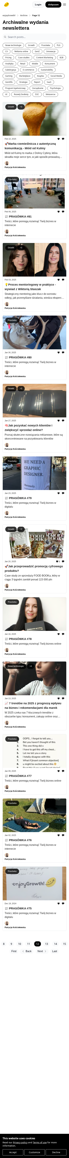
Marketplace (24, 76)
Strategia (23, 82)
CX (6, 51)
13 (46, 944)
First (13, 951)
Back (28, 951)
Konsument (50, 63)
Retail (22, 63)
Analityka (9, 63)
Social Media (56, 76)
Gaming (8, 76)
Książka (40, 76)
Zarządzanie (37, 88)
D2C (37, 94)
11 (28, 944)
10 (19, 944)
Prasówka (45, 45)
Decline (56, 1152)
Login (38, 4)
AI (6, 94)
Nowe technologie (13, 45)
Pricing (8, 57)
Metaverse (50, 94)
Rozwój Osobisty (21, 94)
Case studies (24, 57)
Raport (37, 82)
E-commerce (28, 69)
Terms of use (40, 1142)
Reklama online (21, 51)
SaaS (49, 82)
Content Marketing (44, 57)
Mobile (35, 63)
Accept (13, 1152)
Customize (34, 1152)
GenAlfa (9, 82)
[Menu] (64, 4)
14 (55, 944)
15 (64, 944)
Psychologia (55, 88)
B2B (61, 57)
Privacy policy (20, 1142)
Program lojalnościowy (15, 88)
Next (40, 951)
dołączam (53, 4)
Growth (31, 45)
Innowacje (51, 51)
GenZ (37, 51)
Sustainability (47, 69)
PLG (58, 45)
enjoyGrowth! (9, 15)
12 (37, 944)
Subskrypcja (10, 69)
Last (54, 951)
